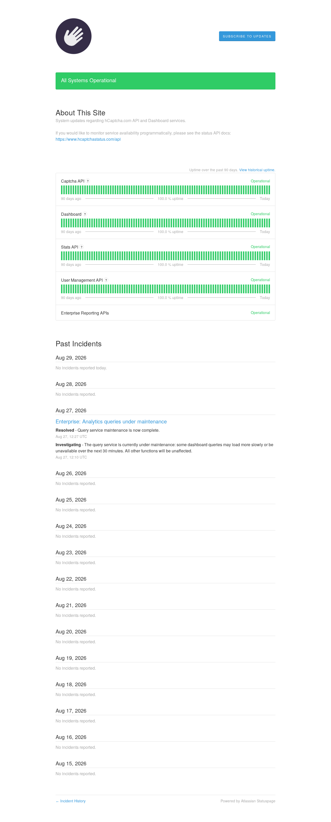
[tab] (61, 189)
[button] (247, 36)
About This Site (81, 112)
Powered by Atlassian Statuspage (248, 800)
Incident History (71, 800)
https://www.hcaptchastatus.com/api (88, 139)
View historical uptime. (257, 169)
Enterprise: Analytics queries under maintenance (111, 421)
